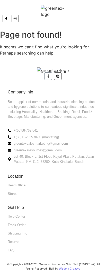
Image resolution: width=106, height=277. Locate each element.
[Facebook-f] (48, 76)
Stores (12, 194)
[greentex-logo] (53, 11)
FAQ (11, 250)
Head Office (16, 185)
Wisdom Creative (69, 268)
